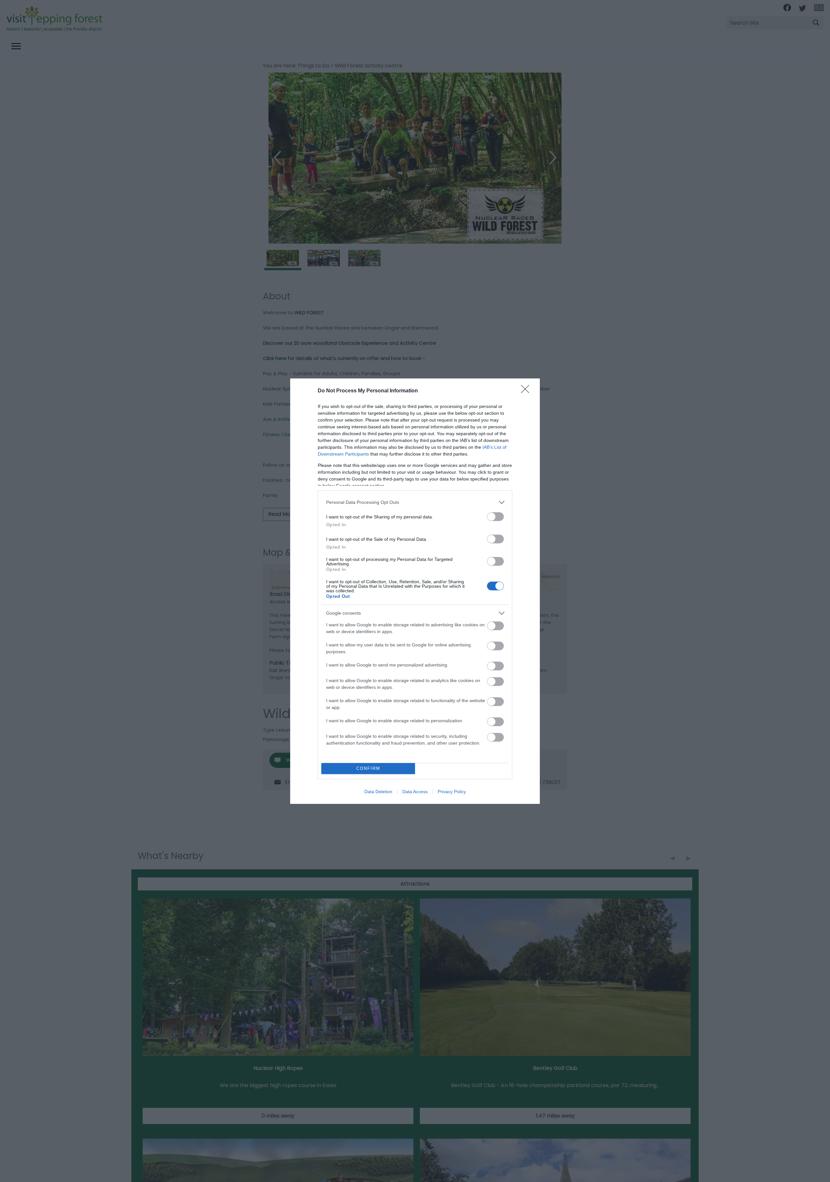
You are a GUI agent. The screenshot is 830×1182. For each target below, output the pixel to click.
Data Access (415, 791)
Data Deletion (378, 791)
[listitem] (415, 502)
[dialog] (415, 591)
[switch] (495, 516)
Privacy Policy (452, 791)
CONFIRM (368, 768)
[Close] (527, 391)
